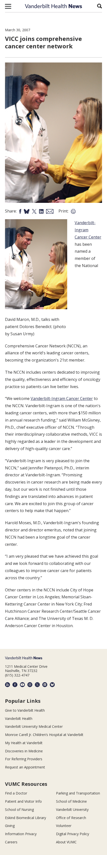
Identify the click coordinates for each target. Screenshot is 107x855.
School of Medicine (71, 801)
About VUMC (66, 842)
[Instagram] (29, 684)
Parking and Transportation (78, 793)
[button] (8, 6)
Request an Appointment (25, 767)
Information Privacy (21, 833)
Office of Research (71, 817)
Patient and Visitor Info (23, 801)
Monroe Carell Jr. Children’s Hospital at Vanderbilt (44, 734)
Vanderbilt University (72, 809)
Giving (10, 825)
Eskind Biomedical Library (25, 817)
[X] (37, 684)
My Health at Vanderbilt (24, 742)
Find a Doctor (16, 793)
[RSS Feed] (7, 684)
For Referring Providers (23, 759)
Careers (11, 842)
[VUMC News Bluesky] (52, 684)
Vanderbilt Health (18, 718)
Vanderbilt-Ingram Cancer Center (88, 230)
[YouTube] (22, 684)
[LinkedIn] (44, 684)
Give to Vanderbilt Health (25, 710)
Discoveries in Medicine (24, 751)
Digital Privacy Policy (72, 833)
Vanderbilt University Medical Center (34, 726)
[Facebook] (14, 684)
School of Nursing (19, 809)
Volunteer (63, 825)
